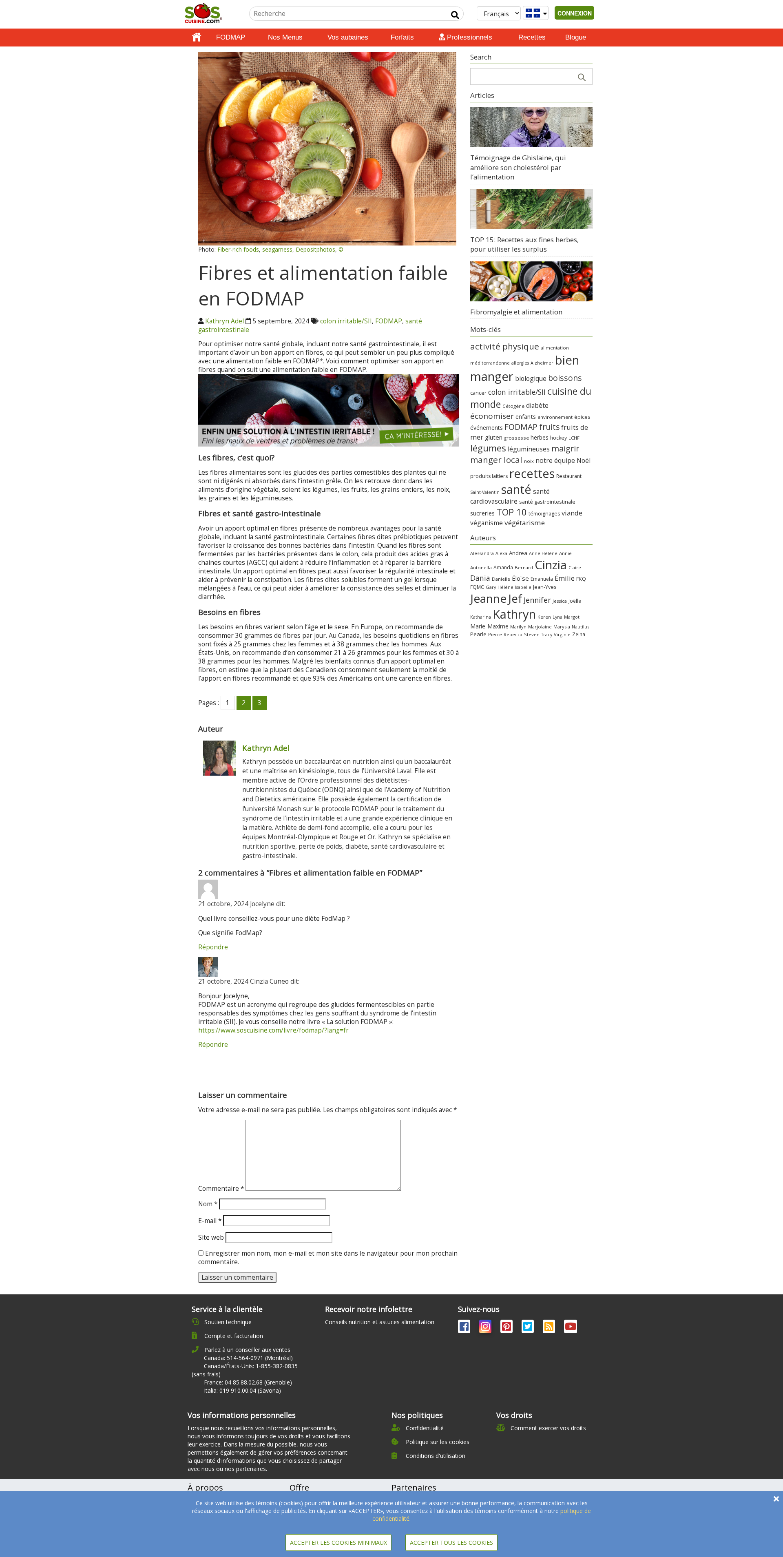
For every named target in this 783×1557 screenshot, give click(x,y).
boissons (565, 377)
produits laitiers (489, 476)
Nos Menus (285, 37)
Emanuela (542, 578)
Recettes (532, 37)
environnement (555, 417)
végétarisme (524, 522)
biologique (530, 378)
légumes (488, 448)
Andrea (518, 553)
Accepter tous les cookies (451, 1542)
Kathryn (514, 614)
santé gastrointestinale (547, 501)
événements (486, 427)
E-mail (209, 1220)
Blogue (575, 37)
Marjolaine (540, 627)
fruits (549, 426)
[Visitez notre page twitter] (528, 1328)
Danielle (501, 579)
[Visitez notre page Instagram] (486, 1328)
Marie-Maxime (489, 626)
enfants (525, 416)
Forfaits (402, 37)
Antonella (481, 567)
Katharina (480, 617)
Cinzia (551, 565)
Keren (544, 617)
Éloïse (520, 578)
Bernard (524, 567)
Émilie (565, 578)
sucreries (482, 513)
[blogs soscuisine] (550, 1328)
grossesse (516, 438)
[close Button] (776, 1499)
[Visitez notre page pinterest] (507, 1328)
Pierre (495, 634)
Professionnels (468, 37)
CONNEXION (574, 13)
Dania (480, 578)
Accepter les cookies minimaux (338, 1542)
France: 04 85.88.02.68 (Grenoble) (248, 1382)
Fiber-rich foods (238, 249)
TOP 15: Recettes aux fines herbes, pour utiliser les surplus (524, 244)
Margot (572, 617)
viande (572, 513)
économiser (492, 416)
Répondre (213, 947)
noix (529, 461)
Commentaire (221, 1188)
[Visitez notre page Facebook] (465, 1328)
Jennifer (537, 600)
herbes (540, 437)
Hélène (505, 587)
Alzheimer (542, 363)
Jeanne (488, 598)
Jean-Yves (544, 587)
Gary (491, 587)
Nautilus (580, 627)
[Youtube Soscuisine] (570, 1328)
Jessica (560, 601)
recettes (532, 473)
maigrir (565, 448)
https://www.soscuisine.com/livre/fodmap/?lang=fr (273, 1030)
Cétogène (513, 406)
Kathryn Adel (224, 321)
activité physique (504, 346)
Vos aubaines (347, 37)
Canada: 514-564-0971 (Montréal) (248, 1358)
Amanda (503, 567)
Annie (565, 553)
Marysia (561, 627)
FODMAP (230, 37)
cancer (478, 392)
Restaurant (569, 476)
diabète (537, 405)
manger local (496, 459)
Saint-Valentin (485, 492)
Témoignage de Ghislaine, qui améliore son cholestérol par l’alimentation (518, 167)
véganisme (486, 522)
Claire (574, 567)
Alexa (501, 553)
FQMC (477, 587)
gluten (493, 437)
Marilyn (518, 627)
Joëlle (574, 600)
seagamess (277, 249)
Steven (532, 634)
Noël (584, 460)
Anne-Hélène (543, 553)
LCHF (574, 438)
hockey (558, 437)
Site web (211, 1237)
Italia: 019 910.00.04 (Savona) (242, 1390)
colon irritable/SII (346, 321)
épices (582, 417)
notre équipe (555, 460)
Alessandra (482, 553)
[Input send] (455, 15)
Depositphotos (315, 249)
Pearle (478, 634)
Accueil (197, 37)
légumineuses (529, 449)
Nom (207, 1204)
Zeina (578, 634)
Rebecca (513, 634)
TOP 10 (511, 512)
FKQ (581, 578)
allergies (520, 363)
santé (516, 489)
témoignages (544, 513)
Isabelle (523, 587)
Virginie (562, 634)
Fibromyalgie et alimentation (516, 311)
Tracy (546, 634)
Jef (515, 598)
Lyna (557, 617)
